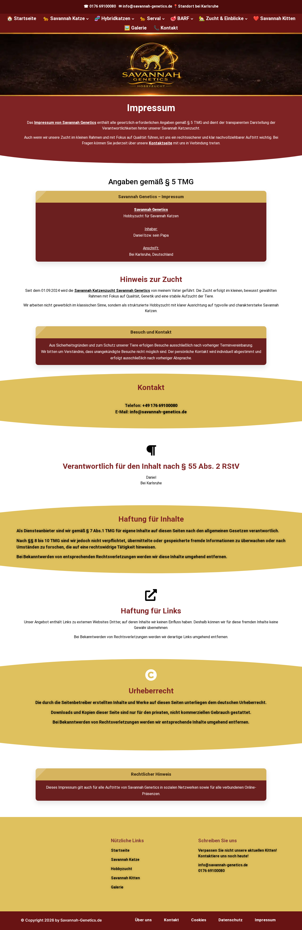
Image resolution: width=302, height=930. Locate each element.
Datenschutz (230, 919)
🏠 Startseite (21, 18)
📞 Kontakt (166, 28)
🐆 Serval (150, 18)
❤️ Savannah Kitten (274, 18)
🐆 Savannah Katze (64, 18)
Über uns (143, 919)
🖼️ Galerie (135, 28)
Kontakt (171, 919)
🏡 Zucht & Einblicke (221, 18)
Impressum (265, 919)
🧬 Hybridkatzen (112, 18)
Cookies (198, 919)
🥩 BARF (179, 18)
